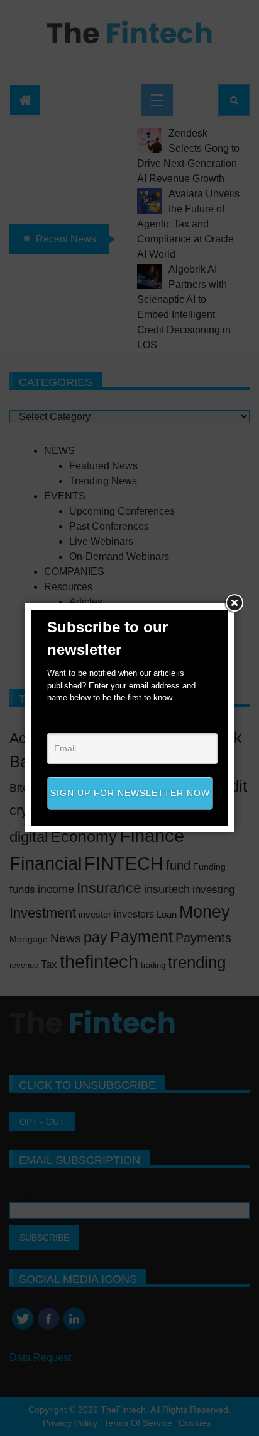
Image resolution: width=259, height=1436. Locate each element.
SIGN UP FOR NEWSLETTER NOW (130, 793)
